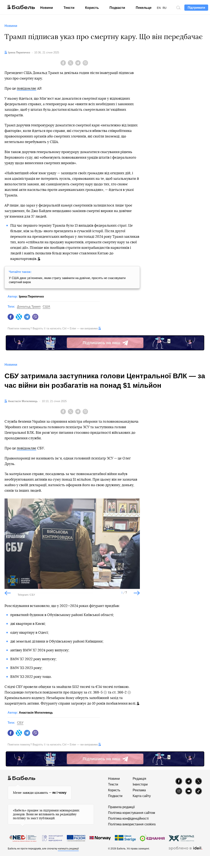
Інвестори (140, 784)
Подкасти (117, 7)
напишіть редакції (68, 848)
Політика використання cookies (132, 824)
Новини (46, 7)
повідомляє (26, 88)
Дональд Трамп (29, 306)
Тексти (69, 7)
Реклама (139, 790)
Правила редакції (121, 807)
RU (164, 7)
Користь (92, 7)
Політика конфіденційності (128, 818)
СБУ (20, 722)
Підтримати (196, 7)
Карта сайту (142, 796)
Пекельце (144, 7)
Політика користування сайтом (131, 812)
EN (159, 7)
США (46, 306)
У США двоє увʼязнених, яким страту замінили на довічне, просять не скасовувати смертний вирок (67, 280)
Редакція (139, 778)
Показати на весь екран (11, 505)
